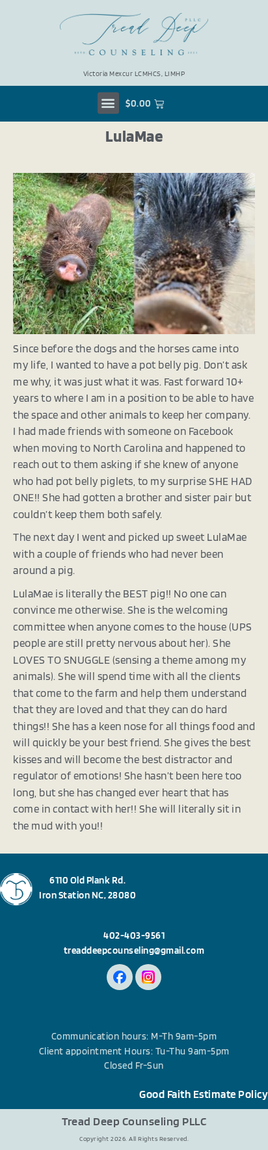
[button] (109, 103)
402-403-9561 (134, 935)
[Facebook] (120, 977)
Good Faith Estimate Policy (203, 1094)
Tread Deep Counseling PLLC (134, 1121)
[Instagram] (148, 977)
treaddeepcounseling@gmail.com (134, 950)
